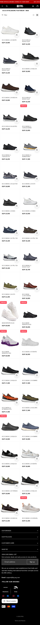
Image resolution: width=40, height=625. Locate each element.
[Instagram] (3, 596)
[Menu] (2, 6)
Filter (5, 15)
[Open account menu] (33, 6)
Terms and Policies (20, 620)
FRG (22, 616)
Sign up (32, 562)
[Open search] (7, 6)
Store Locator (11, 601)
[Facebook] (7, 596)
